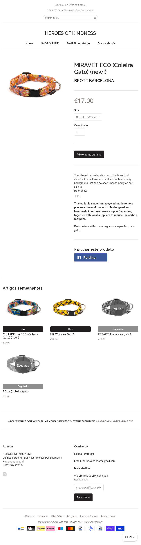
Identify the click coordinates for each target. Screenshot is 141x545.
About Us (29, 516)
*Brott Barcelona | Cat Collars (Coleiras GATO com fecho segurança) (61, 420)
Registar (59, 4)
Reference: (80, 190)
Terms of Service (89, 516)
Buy (23, 329)
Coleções (21, 420)
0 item (54, 10)
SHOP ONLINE (50, 43)
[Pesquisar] (95, 18)
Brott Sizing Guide (78, 43)
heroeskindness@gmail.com (99, 461)
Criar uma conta (77, 4)
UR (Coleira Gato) (62, 334)
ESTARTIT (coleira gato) (114, 334)
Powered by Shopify (92, 521)
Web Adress (57, 516)
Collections (43, 516)
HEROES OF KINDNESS (70, 33)
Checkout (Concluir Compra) (79, 10)
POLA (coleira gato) (16, 391)
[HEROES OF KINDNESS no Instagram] (5, 474)
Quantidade (81, 125)
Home (29, 43)
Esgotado (118, 329)
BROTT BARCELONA (94, 80)
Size (76, 110)
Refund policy (107, 516)
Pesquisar (72, 516)
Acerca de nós (106, 43)
